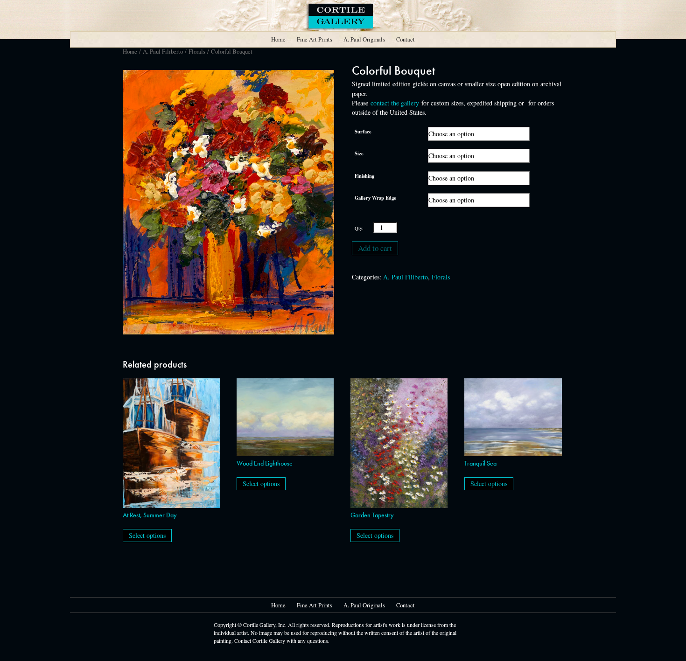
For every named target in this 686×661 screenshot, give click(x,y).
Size (359, 153)
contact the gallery (395, 102)
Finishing (364, 176)
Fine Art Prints (314, 39)
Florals (197, 51)
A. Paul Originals (364, 39)
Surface (363, 131)
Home (278, 39)
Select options (147, 535)
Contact (405, 39)
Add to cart (375, 248)
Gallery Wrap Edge (375, 198)
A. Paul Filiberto (163, 51)
